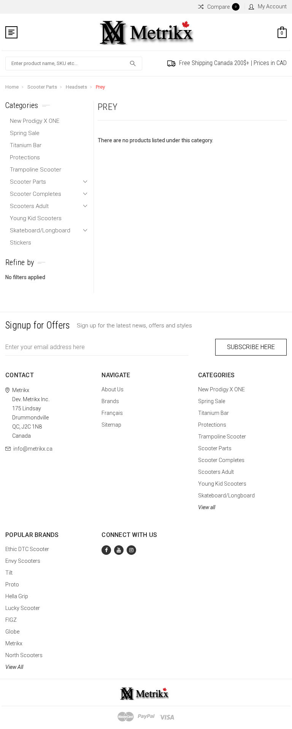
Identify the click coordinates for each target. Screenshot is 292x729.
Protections (25, 157)
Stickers (20, 242)
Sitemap (111, 425)
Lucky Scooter (22, 608)
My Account (272, 6)
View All (14, 667)
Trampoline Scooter (35, 169)
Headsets (76, 87)
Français (112, 413)
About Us (113, 389)
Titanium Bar (25, 145)
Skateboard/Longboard (40, 230)
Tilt (9, 573)
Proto (12, 584)
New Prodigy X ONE (34, 121)
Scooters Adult (29, 206)
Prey (100, 87)
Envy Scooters (22, 561)
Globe (12, 632)
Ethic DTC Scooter (27, 549)
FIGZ (11, 620)
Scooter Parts (42, 87)
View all (206, 507)
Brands (110, 401)
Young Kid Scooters (36, 218)
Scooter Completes (35, 194)
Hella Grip (16, 596)
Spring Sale (25, 133)
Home (12, 87)
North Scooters (24, 655)
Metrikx (13, 643)
